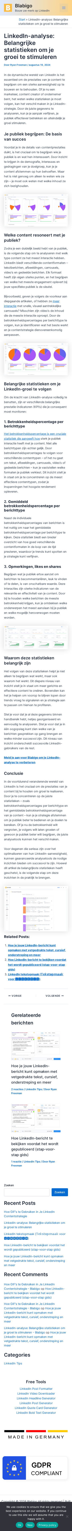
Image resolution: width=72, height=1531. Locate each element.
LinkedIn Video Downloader (36, 1393)
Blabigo (23, 6)
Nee (30, 1525)
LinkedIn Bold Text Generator (36, 1413)
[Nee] (67, 1516)
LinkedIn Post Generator (36, 1403)
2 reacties (17, 1089)
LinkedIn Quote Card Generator (36, 1408)
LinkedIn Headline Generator (36, 1398)
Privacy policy (47, 1525)
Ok (19, 1525)
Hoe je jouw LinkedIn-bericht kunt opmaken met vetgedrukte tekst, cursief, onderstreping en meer (37, 950)
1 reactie (16, 1161)
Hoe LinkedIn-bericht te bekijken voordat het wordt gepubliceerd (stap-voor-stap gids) (37, 964)
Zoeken (9, 1185)
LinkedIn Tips (34, 1089)
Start (22, 19)
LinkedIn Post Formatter (36, 1389)
